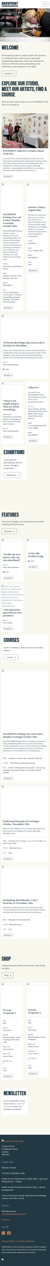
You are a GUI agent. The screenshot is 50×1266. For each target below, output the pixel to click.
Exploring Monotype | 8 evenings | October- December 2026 (21, 823)
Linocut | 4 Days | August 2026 (37, 209)
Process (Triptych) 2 (34, 1011)
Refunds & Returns (26, 1241)
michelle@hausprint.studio (14, 1214)
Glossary (6, 1219)
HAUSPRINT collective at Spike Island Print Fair (23, 152)
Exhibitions (11, 475)
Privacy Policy (8, 1241)
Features (8, 531)
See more (7, 176)
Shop (6, 975)
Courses (7, 73)
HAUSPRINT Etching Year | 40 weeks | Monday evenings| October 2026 (12, 220)
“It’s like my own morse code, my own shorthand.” (12, 557)
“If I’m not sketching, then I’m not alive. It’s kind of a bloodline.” (24, 344)
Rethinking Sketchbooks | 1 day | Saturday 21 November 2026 (20, 902)
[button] (45, 4)
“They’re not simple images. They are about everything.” (11, 405)
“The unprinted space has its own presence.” (12, 612)
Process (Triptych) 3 (9, 1011)
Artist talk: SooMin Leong (35, 555)
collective (33, 387)
